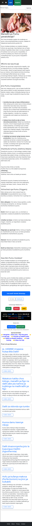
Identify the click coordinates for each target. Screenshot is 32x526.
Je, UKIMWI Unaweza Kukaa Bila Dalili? (12, 350)
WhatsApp (20, 327)
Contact (23, 524)
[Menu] (2, 2)
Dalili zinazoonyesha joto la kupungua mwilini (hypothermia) (15, 449)
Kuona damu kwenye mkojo (12, 423)
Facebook (11, 327)
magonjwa (15, 316)
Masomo (24, 316)
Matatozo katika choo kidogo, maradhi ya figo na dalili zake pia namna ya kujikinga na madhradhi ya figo (15, 383)
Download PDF (12, 318)
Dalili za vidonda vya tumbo (16, 406)
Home (8, 524)
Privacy (18, 524)
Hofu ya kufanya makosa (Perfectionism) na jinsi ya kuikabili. (15, 479)
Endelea (19, 299)
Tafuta (28, 8)
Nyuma (12, 299)
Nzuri (8, 308)
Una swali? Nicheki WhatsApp (16, 293)
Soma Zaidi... (7, 371)
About (13, 524)
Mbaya (16, 308)
